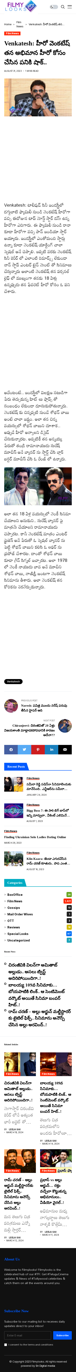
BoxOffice (39, 894)
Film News (12, 33)
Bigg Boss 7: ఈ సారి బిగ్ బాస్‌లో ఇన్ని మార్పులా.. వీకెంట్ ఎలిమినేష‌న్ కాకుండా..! (49, 813)
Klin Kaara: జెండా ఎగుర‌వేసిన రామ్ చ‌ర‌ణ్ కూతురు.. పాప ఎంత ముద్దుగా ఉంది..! (47, 861)
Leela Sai (15, 1129)
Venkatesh (13, 681)
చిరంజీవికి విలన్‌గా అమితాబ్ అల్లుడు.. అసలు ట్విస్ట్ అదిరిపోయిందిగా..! (32, 972)
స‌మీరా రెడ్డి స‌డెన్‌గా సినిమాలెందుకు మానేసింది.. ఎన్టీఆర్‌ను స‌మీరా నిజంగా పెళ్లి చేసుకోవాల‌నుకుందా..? (49, 787)
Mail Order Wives (38, 914)
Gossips (39, 907)
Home (7, 24)
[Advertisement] (38, 162)
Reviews (39, 927)
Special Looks (39, 934)
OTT (38, 921)
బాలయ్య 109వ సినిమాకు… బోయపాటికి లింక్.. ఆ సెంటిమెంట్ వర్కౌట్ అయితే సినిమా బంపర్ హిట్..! (36, 995)
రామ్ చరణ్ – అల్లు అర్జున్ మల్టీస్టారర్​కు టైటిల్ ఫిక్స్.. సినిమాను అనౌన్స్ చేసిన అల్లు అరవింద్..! (39, 1018)
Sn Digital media (45, 1365)
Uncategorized (38, 940)
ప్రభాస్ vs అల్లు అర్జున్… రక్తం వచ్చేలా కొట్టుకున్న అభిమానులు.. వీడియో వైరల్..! (53, 1191)
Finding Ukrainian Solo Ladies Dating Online (35, 837)
